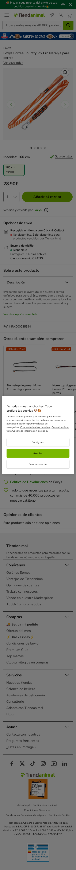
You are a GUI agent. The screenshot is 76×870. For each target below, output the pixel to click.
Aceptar (38, 453)
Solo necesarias (38, 464)
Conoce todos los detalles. (35, 427)
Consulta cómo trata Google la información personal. (38, 429)
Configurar (38, 442)
